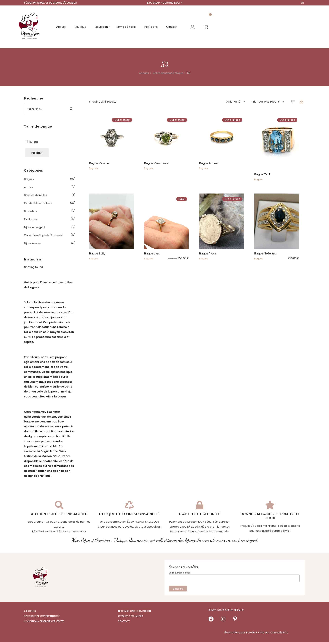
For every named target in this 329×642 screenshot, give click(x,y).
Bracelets (30, 211)
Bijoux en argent (34, 227)
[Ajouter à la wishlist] (116, 143)
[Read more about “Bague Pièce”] (207, 228)
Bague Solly (97, 253)
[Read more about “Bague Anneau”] (207, 143)
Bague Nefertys (265, 253)
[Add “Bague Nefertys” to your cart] (262, 228)
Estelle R (251, 632)
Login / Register (192, 27)
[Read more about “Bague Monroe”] (97, 143)
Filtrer (36, 153)
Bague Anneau (209, 163)
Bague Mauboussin (157, 163)
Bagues (29, 179)
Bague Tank (262, 174)
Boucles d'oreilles (35, 195)
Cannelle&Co (279, 632)
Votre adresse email (179, 572)
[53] (26, 141)
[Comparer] (125, 143)
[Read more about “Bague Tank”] (262, 149)
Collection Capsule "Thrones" (43, 235)
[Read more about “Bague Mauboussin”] (152, 143)
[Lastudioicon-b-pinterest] (235, 619)
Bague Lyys (152, 253)
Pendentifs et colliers (38, 203)
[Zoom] (107, 143)
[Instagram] (223, 619)
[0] (206, 26)
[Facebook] (211, 619)
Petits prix (30, 219)
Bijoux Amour (32, 243)
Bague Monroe (99, 163)
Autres (28, 187)
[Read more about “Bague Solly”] (97, 228)
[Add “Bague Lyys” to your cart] (152, 228)
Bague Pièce (207, 253)
